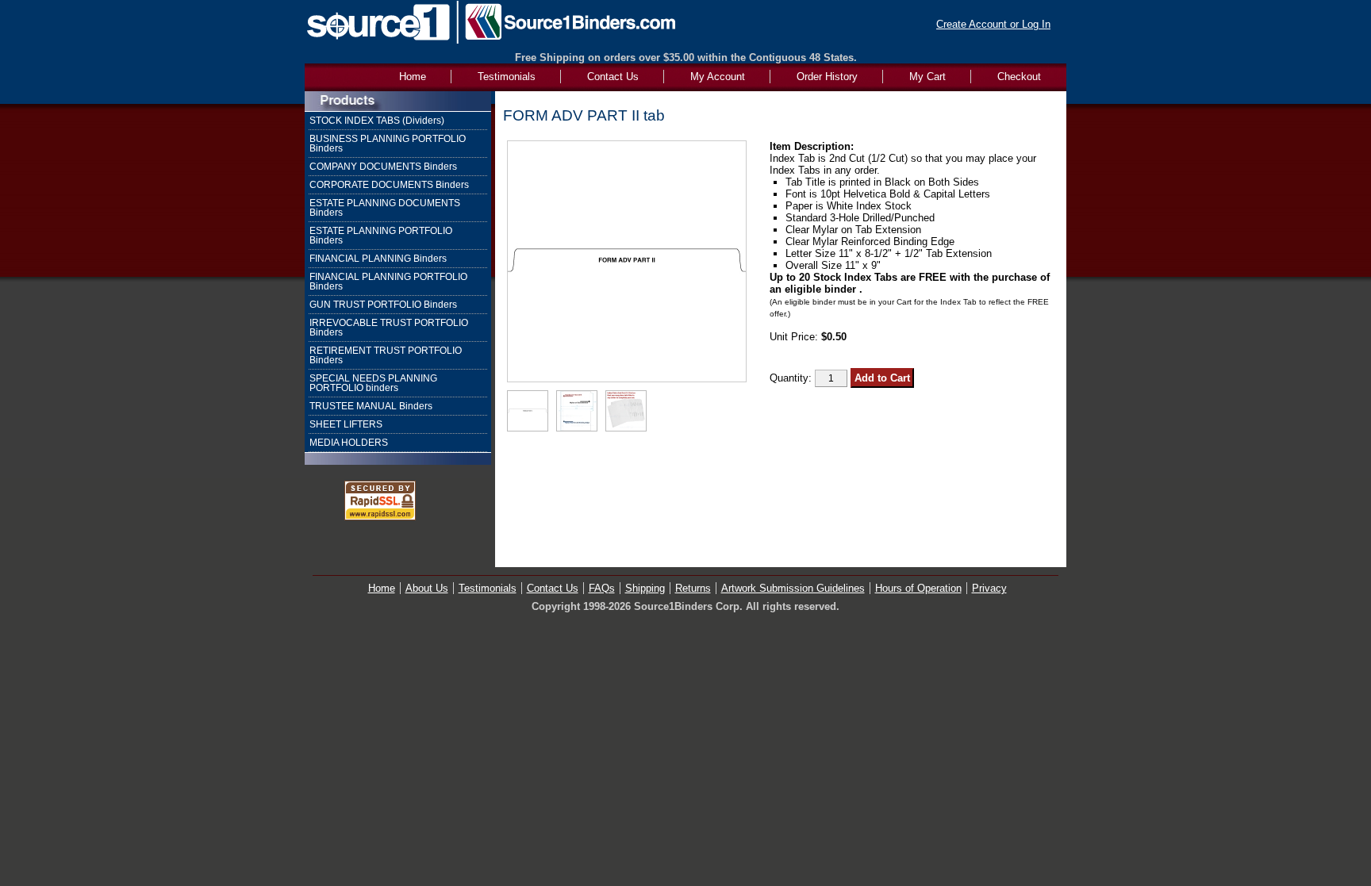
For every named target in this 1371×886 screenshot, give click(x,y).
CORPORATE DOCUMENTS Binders (389, 185)
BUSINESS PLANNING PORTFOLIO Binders (387, 143)
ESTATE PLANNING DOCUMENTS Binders (384, 207)
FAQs (602, 588)
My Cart (927, 76)
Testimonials (507, 76)
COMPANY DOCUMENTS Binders (383, 166)
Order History (827, 76)
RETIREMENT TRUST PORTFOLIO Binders (385, 355)
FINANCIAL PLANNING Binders (378, 258)
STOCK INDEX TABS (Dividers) (376, 120)
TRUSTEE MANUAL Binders (370, 406)
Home (381, 588)
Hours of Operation (918, 588)
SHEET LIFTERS (345, 424)
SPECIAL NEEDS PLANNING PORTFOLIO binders (373, 383)
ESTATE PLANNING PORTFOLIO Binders (380, 235)
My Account (717, 76)
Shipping (645, 588)
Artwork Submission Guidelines (793, 588)
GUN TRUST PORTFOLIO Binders (383, 304)
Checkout (1019, 76)
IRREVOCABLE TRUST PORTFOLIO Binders (388, 327)
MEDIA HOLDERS (348, 442)
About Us (426, 588)
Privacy (989, 588)
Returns (693, 588)
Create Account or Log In (993, 24)
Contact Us (613, 76)
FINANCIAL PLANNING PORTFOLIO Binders (388, 281)
